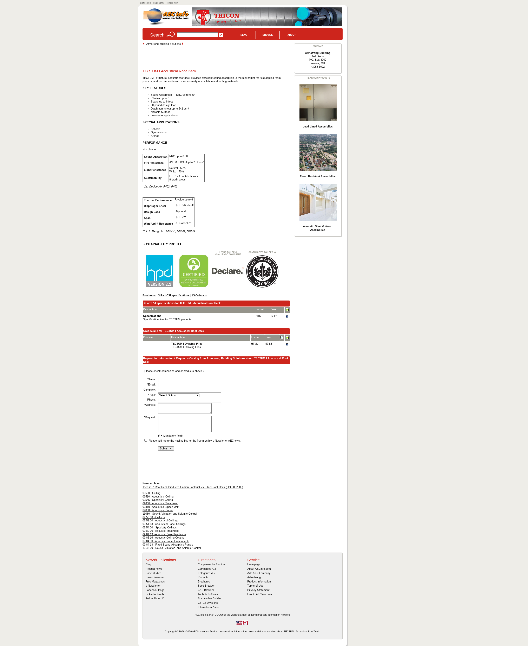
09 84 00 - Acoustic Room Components (166, 541)
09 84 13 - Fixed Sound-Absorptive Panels (168, 544)
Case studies (153, 573)
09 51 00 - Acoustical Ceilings (160, 520)
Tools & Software (208, 594)
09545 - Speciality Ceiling (158, 499)
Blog (148, 564)
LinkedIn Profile (155, 594)
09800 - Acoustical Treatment (160, 503)
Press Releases (155, 577)
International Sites (208, 607)
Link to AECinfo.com (259, 594)
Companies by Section (211, 564)
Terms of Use (255, 585)
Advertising (254, 577)
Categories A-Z (207, 573)
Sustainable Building (210, 598)
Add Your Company (258, 573)
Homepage (253, 564)
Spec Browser (206, 585)
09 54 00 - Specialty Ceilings (160, 527)
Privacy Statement (258, 590)
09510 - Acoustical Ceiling (158, 496)
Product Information (259, 581)
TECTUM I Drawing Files (186, 345)
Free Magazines (155, 581)
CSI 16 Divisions (208, 602)
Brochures (149, 295)
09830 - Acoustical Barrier (158, 510)
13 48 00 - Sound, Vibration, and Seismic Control (172, 547)
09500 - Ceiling (151, 493)
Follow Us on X (155, 598)
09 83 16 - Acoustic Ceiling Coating (163, 537)
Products (203, 577)
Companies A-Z (207, 568)
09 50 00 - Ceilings (154, 517)
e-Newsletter (153, 585)
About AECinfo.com (259, 568)
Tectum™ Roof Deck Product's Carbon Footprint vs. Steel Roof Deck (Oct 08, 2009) (193, 487)
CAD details (199, 295)
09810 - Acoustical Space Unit (161, 506)
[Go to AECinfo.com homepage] (166, 24)
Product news (154, 568)
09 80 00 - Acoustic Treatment (161, 530)
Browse (268, 35)
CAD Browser (206, 590)
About (292, 35)
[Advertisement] (218, 58)
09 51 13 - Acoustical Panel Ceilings (164, 524)
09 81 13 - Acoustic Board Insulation (164, 534)
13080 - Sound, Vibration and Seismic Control (170, 513)
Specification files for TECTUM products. (167, 317)
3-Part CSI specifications (174, 295)
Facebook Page (155, 590)
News (243, 35)
